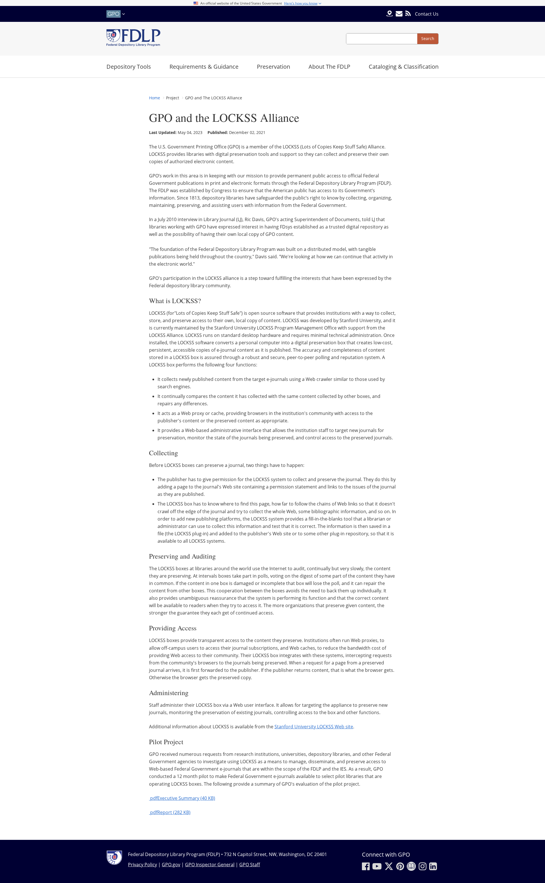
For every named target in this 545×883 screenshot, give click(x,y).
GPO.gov (171, 864)
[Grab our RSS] (408, 13)
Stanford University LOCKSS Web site (313, 726)
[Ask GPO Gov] (389, 14)
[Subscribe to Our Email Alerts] (399, 13)
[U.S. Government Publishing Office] (116, 14)
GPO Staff (249, 864)
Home (154, 97)
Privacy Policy (142, 864)
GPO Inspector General (209, 864)
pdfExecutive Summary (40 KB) (182, 798)
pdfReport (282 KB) (169, 812)
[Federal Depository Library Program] (133, 39)
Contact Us (427, 14)
